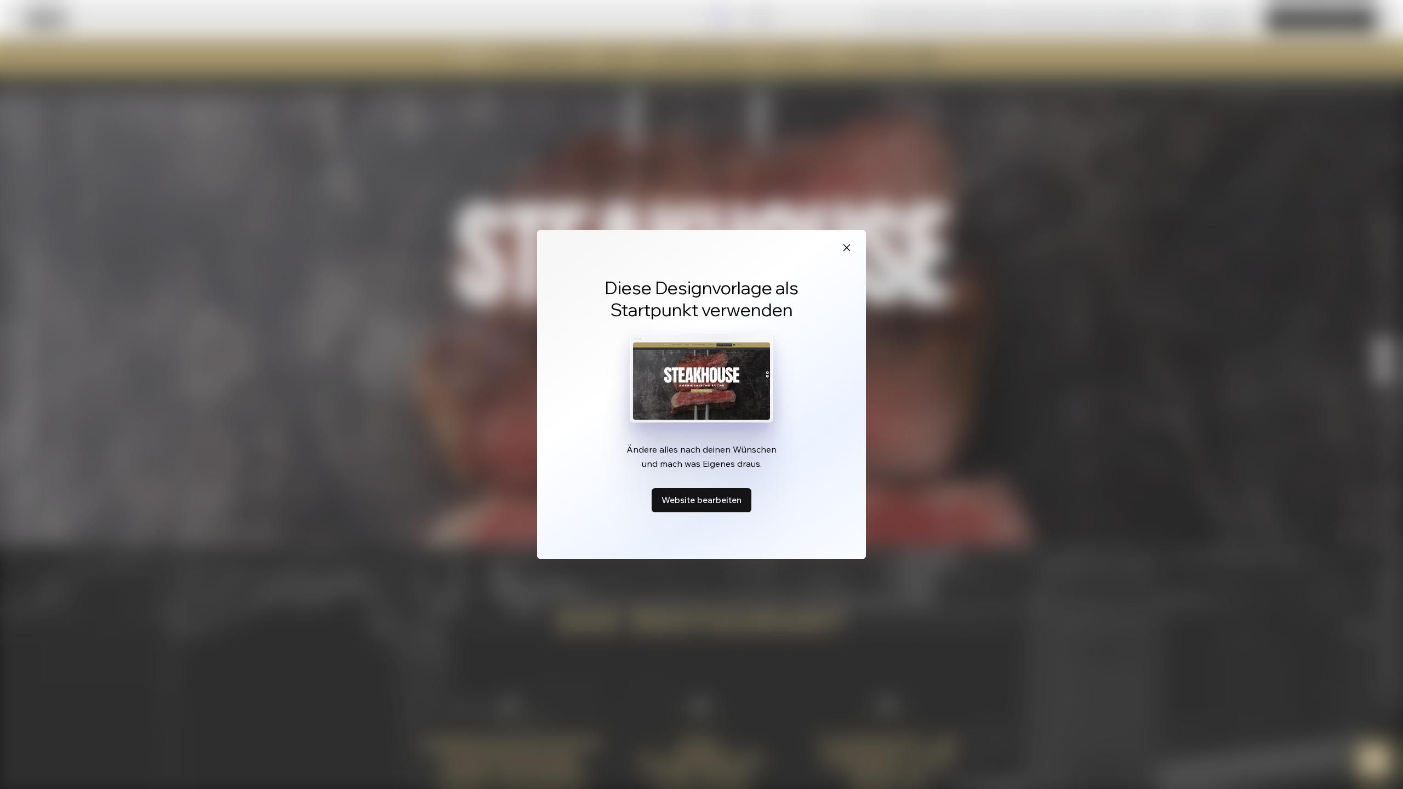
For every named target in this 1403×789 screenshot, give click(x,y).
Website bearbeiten (701, 499)
